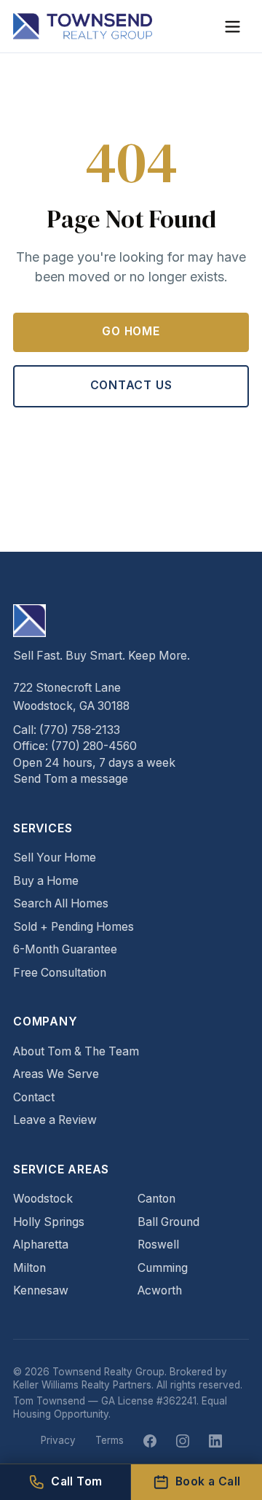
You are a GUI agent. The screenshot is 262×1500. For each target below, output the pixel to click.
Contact (34, 1097)
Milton (29, 1268)
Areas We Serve (56, 1074)
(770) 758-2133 (79, 730)
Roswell (158, 1244)
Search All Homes (60, 903)
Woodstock (43, 1199)
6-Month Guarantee (65, 949)
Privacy (58, 1440)
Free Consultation (59, 973)
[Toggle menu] (232, 26)
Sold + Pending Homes (73, 927)
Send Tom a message (70, 779)
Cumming (163, 1268)
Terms (109, 1440)
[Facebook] (149, 1441)
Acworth (160, 1290)
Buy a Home (46, 881)
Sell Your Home (54, 857)
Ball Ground (168, 1222)
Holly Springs (48, 1222)
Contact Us (131, 385)
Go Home (131, 331)
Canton (156, 1199)
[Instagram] (182, 1441)
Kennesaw (40, 1290)
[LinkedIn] (215, 1441)
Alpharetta (40, 1244)
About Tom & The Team (76, 1051)
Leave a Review (55, 1120)
